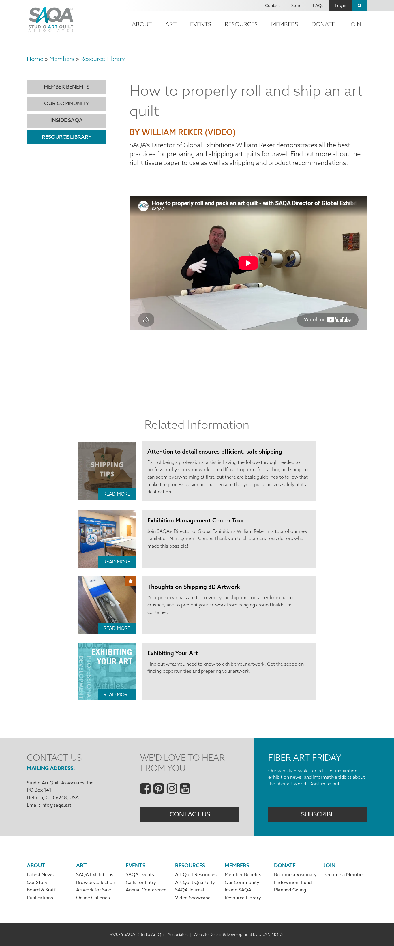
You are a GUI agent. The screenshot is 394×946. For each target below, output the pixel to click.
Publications (40, 897)
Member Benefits (66, 87)
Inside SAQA (66, 120)
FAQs (318, 5)
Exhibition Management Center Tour (195, 520)
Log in (340, 5)
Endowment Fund (293, 882)
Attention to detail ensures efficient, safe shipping (214, 451)
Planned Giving (290, 890)
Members (284, 24)
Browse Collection (95, 882)
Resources (241, 24)
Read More (117, 494)
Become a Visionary (295, 874)
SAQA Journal (189, 890)
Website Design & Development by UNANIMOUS (239, 934)
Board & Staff (41, 890)
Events (200, 24)
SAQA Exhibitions (94, 874)
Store (296, 5)
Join (354, 24)
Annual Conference (146, 890)
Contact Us (190, 814)
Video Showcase (193, 897)
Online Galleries (93, 897)
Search (359, 5)
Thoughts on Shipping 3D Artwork (193, 586)
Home (35, 58)
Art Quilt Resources (196, 874)
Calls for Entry (141, 882)
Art (171, 24)
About (142, 24)
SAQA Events (140, 874)
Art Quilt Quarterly (195, 882)
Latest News (40, 874)
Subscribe (317, 814)
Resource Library (102, 58)
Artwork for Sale (93, 890)
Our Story (37, 882)
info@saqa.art (56, 805)
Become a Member (344, 874)
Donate (323, 24)
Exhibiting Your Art (172, 653)
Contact (272, 5)
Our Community (66, 104)
